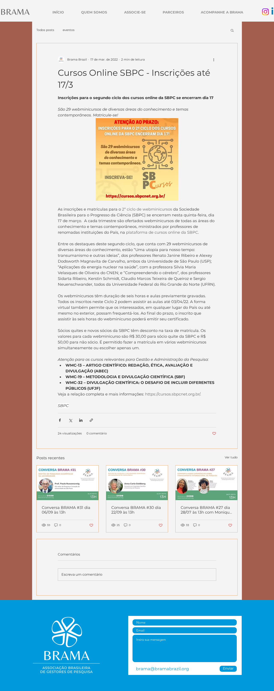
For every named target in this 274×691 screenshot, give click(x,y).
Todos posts (45, 30)
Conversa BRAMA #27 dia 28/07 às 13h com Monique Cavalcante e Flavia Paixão (206, 510)
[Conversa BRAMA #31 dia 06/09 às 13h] (67, 482)
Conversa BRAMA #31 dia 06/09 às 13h (66, 510)
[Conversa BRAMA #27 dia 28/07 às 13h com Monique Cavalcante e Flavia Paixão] (206, 482)
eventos (68, 30)
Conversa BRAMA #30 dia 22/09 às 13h (136, 510)
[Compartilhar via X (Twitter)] (70, 420)
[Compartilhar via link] (91, 420)
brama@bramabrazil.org (162, 668)
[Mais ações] (213, 59)
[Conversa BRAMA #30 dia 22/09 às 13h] (137, 482)
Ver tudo (231, 457)
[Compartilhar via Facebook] (60, 420)
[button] (232, 30)
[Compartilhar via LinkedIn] (81, 420)
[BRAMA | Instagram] (265, 11)
